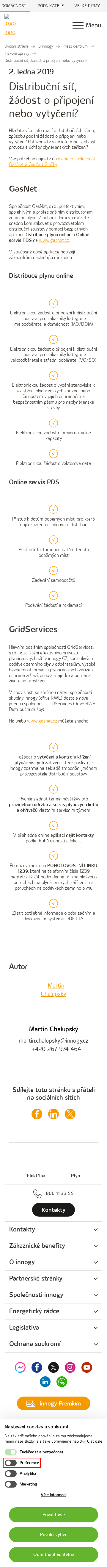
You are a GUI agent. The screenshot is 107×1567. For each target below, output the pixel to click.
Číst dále (94, 1441)
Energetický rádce (34, 1311)
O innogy (45, 46)
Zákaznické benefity (37, 1246)
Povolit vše (54, 1515)
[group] (53, 1230)
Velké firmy (87, 5)
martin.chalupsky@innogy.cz (53, 1040)
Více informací (53, 1494)
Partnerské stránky (35, 1279)
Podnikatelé (51, 5)
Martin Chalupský (53, 1029)
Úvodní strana (16, 46)
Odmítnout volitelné (53, 1554)
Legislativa (24, 1328)
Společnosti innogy (36, 1295)
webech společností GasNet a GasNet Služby (52, 161)
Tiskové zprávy (16, 53)
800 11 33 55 (60, 1193)
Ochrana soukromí (35, 1344)
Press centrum (75, 46)
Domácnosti (14, 5)
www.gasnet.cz (54, 240)
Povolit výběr (53, 1535)
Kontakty (22, 1230)
